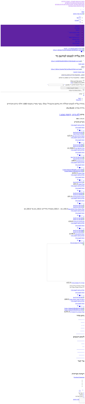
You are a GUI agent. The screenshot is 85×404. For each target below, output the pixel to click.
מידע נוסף (78, 100)
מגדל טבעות (81, 184)
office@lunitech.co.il (78, 364)
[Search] (80, 22)
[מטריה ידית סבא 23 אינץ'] (42, 262)
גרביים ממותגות (80, 160)
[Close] (83, 393)
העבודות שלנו (75, 43)
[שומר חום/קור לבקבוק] (83, 69)
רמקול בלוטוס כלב (79, 234)
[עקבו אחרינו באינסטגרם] (82, 12)
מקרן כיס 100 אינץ (79, 148)
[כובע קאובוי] (83, 61)
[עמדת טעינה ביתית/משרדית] (42, 309)
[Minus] (47, 85)
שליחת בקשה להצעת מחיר (72, 88)
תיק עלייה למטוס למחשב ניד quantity (74, 85)
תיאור (79, 98)
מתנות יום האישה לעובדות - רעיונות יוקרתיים (73, 1)
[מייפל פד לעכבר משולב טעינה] (42, 297)
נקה (71, 82)
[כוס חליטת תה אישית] (42, 218)
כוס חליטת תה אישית (78, 221)
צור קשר (77, 41)
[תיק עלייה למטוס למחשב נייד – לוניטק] (74, 48)
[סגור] (83, 396)
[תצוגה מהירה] (78, 131)
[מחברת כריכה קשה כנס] (42, 133)
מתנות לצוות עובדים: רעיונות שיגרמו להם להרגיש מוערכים (69, 4)
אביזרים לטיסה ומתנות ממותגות (76, 6)
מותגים (77, 45)
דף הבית (77, 26)
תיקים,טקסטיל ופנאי (74, 37)
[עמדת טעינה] (42, 170)
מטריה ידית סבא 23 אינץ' (77, 282)
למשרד (77, 34)
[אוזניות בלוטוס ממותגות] (42, 193)
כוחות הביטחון (75, 39)
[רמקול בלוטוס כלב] (42, 231)
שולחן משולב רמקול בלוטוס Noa (76, 209)
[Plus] (64, 85)
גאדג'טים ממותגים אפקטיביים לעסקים (74, 3)
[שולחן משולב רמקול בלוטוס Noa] (42, 206)
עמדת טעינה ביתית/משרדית (77, 312)
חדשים (77, 30)
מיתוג (83, 82)
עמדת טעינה (81, 173)
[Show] (83, 8)
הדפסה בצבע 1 (65, 114)
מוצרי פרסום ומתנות (74, 32)
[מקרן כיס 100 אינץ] (42, 145)
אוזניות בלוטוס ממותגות (78, 196)
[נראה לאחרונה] (80, 391)
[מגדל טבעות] (42, 182)
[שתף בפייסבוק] (83, 95)
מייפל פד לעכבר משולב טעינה (76, 299)
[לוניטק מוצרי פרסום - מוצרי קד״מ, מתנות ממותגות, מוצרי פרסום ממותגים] (78, 13)
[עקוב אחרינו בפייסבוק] (83, 12)
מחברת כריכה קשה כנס (78, 136)
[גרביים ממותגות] (42, 158)
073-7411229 (80, 367)
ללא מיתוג (76, 114)
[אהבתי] (82, 52)
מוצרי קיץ (77, 28)
